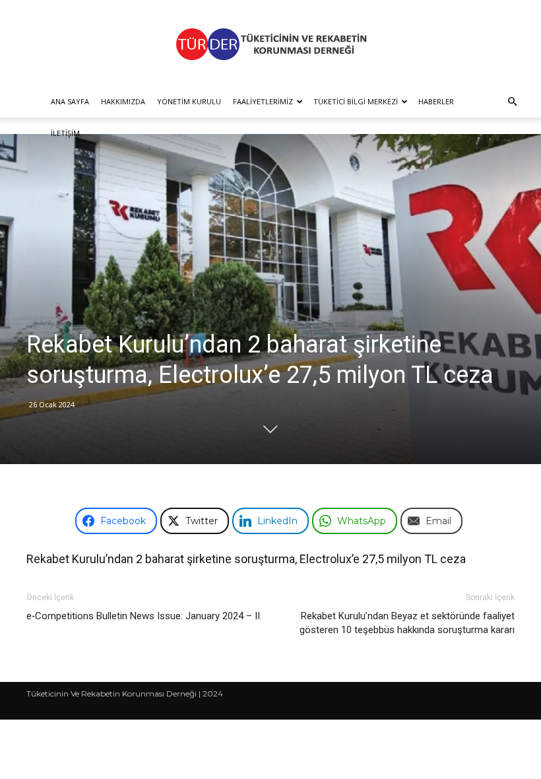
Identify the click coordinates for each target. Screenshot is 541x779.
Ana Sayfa (70, 101)
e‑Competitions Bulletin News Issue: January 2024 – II (143, 616)
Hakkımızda (123, 101)
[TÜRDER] (270, 43)
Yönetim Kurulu (189, 101)
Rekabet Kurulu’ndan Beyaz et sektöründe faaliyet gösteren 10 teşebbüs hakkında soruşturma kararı (407, 623)
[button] (512, 102)
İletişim (65, 133)
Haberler (436, 101)
